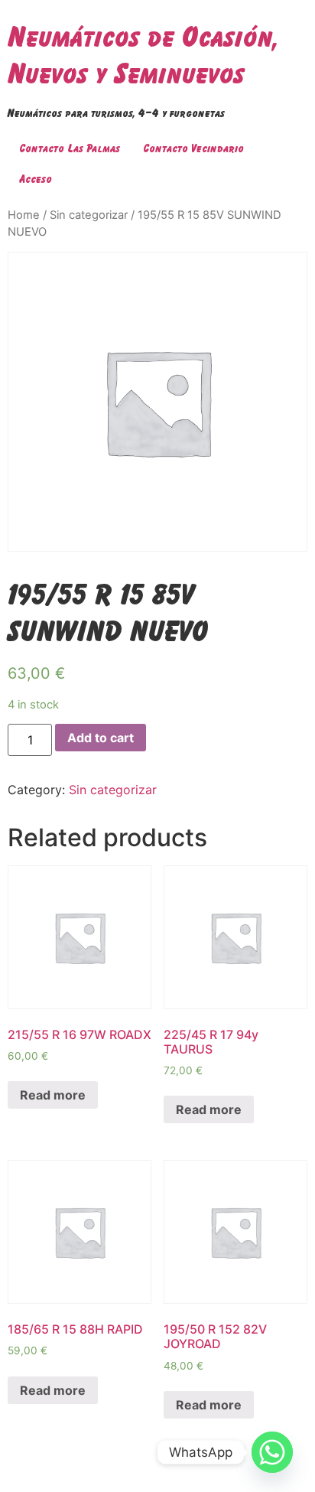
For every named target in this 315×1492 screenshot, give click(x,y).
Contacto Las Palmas (69, 148)
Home (24, 215)
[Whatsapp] (272, 1452)
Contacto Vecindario (193, 148)
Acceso (35, 178)
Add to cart (100, 737)
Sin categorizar (89, 215)
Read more (53, 1095)
